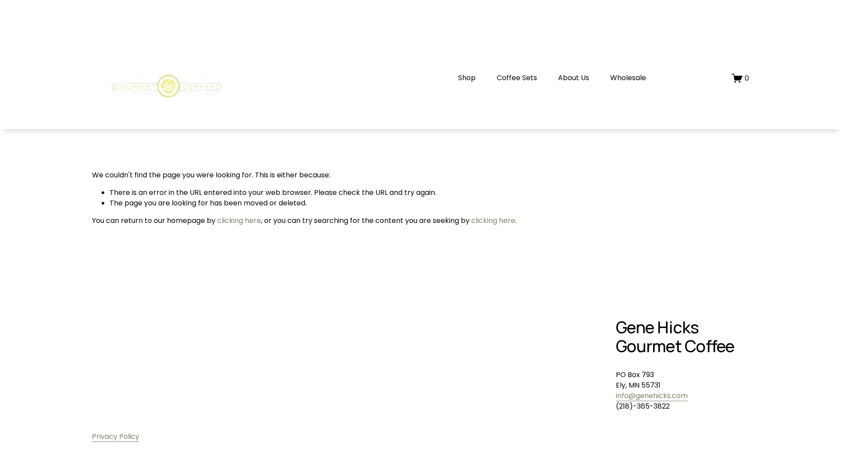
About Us (573, 78)
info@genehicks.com (652, 396)
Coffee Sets (517, 78)
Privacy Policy (115, 436)
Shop (467, 78)
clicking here (239, 220)
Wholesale (628, 78)
